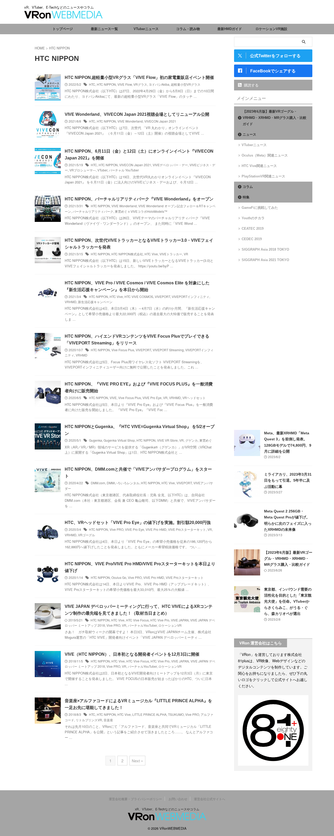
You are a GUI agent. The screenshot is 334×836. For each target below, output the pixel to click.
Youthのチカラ (253, 218)
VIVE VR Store (167, 440)
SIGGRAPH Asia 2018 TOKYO (265, 249)
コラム (248, 187)
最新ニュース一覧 (104, 29)
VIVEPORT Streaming (168, 350)
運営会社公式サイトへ (209, 799)
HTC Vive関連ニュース (259, 166)
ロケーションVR (170, 625)
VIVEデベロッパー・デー (170, 165)
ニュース (249, 134)
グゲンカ (191, 440)
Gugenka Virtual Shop (119, 440)
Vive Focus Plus (122, 350)
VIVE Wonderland (130, 121)
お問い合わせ (178, 799)
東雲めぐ (205, 440)
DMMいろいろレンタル (123, 483)
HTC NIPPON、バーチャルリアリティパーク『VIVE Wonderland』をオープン (139, 199)
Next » (137, 760)
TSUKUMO (176, 714)
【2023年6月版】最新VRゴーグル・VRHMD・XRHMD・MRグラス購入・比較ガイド (274, 117)
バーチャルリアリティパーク (93, 211)
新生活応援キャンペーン (95, 301)
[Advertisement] (273, 346)
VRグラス (140, 84)
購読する (251, 85)
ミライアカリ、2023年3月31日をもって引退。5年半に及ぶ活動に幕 (288, 480)
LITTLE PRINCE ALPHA (149, 714)
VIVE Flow (124, 84)
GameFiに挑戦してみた (260, 208)
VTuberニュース (146, 29)
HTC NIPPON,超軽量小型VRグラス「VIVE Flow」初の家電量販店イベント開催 (139, 77)
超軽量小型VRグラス (185, 84)
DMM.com (98, 483)
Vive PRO (116, 529)
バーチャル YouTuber (124, 170)
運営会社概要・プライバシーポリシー (135, 799)
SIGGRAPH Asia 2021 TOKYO (265, 260)
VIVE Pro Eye (152, 397)
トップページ (62, 29)
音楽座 (108, 720)
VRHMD (70, 301)
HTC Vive (151, 254)
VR (186, 254)
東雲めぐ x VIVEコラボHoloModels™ (141, 211)
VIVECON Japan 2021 (160, 121)
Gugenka (95, 440)
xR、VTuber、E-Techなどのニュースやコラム (167, 809)
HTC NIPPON (106, 84)
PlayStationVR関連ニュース (263, 176)
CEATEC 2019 (253, 228)
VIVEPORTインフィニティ (190, 296)
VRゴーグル (86, 535)
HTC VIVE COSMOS (138, 296)
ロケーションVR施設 (271, 29)
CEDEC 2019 (252, 239)
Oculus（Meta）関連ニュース (265, 155)
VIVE (113, 397)
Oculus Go (118, 577)
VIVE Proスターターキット (187, 529)
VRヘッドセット (194, 397)
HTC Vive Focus (137, 620)
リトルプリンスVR (89, 720)
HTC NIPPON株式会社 (127, 254)
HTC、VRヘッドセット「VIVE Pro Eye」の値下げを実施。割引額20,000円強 (138, 522)
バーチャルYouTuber (142, 625)
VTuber (102, 170)
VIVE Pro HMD (156, 529)
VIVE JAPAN (180, 620)
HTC (92, 84)
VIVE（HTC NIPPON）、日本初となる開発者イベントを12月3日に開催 (132, 654)
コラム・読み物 (188, 29)
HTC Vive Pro (159, 620)
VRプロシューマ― (82, 170)
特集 (246, 197)
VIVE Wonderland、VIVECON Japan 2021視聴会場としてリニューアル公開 (137, 114)
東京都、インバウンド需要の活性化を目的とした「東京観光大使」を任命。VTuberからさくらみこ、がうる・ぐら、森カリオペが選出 (288, 601)
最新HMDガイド (229, 29)
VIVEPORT (162, 296)
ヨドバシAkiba (159, 84)
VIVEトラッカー (170, 254)
